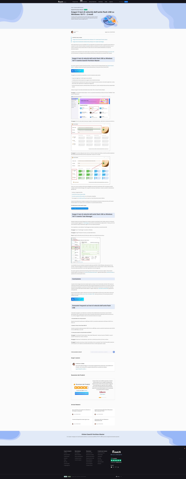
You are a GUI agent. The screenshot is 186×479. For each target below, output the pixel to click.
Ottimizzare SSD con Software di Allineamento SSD (101, 420)
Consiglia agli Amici (67, 465)
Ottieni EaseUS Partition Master (81, 394)
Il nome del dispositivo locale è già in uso (80, 419)
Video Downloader (101, 461)
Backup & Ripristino (92, 1)
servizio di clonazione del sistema (91, 272)
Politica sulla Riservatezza (79, 456)
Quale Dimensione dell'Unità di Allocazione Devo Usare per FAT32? (103, 410)
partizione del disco (110, 272)
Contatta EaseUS (66, 456)
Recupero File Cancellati (90, 454)
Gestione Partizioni (83, 1)
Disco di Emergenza (89, 463)
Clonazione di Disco (89, 465)
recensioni (85, 390)
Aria (75, 32)
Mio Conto (65, 461)
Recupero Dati (75, 1)
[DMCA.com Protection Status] (70, 476)
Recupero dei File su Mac (90, 458)
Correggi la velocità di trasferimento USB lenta (80, 208)
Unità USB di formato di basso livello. (78, 194)
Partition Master (100, 454)
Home (72, 7)
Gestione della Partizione (78, 7)
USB (87, 44)
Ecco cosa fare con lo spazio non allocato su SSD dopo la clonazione (81, 410)
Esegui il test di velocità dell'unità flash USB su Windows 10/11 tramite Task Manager (88, 41)
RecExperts (99, 463)
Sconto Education (67, 463)
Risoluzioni (88, 451)
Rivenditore (65, 458)
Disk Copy (99, 458)
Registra (126, 1)
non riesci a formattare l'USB (89, 294)
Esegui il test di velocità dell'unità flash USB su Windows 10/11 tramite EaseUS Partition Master (90, 39)
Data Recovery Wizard (101, 452)
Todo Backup (100, 456)
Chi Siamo (65, 452)
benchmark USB (111, 51)
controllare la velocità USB (103, 288)
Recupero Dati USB (89, 452)
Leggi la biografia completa (81, 368)
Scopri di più (102, 394)
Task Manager (86, 222)
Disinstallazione (77, 452)
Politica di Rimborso (78, 454)
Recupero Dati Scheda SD (90, 456)
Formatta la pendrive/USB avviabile (78, 196)
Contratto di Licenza (78, 458)
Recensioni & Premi (67, 454)
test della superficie (81, 198)
